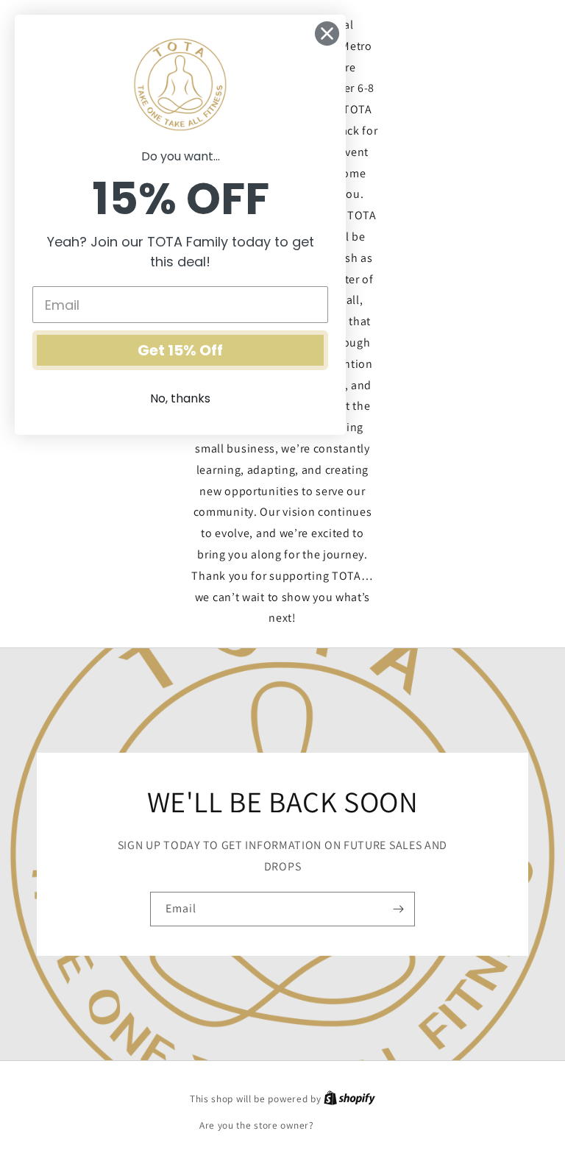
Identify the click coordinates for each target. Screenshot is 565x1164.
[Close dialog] (327, 33)
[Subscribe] (398, 909)
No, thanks (180, 398)
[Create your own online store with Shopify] (349, 1099)
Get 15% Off (180, 350)
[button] (465, 322)
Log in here (341, 1125)
